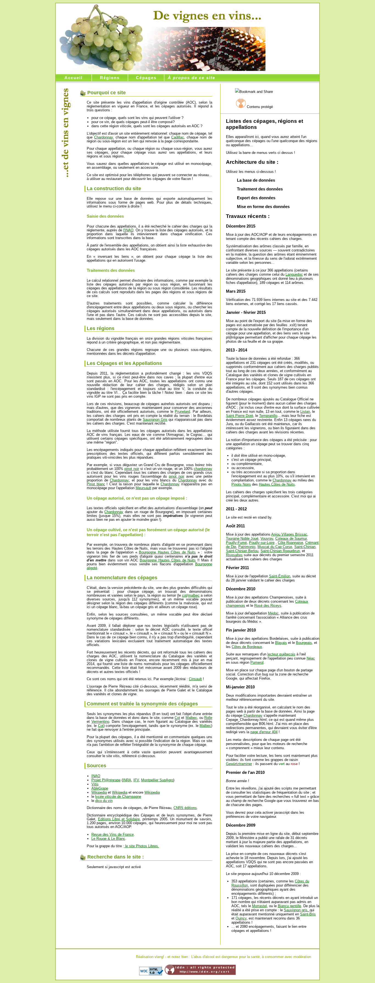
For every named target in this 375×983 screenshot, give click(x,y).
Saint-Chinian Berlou (242, 551)
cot (184, 595)
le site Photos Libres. (141, 846)
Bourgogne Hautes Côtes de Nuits (167, 552)
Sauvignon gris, (297, 910)
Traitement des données (260, 189)
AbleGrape (99, 788)
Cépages (146, 77)
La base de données (256, 180)
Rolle (208, 718)
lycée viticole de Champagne (118, 796)
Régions (110, 77)
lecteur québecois (281, 654)
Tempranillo (268, 416)
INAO (95, 776)
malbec (194, 595)
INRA (127, 780)
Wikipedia (99, 792)
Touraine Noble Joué (242, 538)
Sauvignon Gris (155, 419)
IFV (136, 780)
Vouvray (267, 538)
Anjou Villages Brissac (289, 534)
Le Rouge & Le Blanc (108, 839)
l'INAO (128, 230)
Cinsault (195, 679)
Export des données (256, 197)
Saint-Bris (308, 914)
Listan (305, 411)
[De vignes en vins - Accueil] (207, 15)
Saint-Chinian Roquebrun (280, 551)
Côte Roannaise (290, 543)
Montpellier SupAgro (157, 780)
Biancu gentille (289, 906)
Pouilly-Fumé (236, 543)
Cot (177, 718)
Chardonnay (282, 480)
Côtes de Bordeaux (247, 647)
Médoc (273, 613)
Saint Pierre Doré (239, 416)
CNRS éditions (185, 808)
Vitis (95, 784)
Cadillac (177, 137)
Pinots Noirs (241, 484)
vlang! (159, 957)
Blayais (281, 643)
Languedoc (294, 274)
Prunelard (182, 411)
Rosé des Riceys (267, 605)
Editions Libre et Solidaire (119, 819)
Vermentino (100, 721)
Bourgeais (304, 643)
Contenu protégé (260, 107)
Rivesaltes (234, 555)
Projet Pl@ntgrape (106, 780)
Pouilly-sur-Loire (262, 543)
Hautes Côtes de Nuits (277, 484)
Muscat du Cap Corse (275, 547)
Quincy (241, 918)
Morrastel (259, 906)
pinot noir (131, 469)
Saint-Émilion (279, 576)
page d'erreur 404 (264, 732)
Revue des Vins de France (112, 834)
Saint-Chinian (304, 547)
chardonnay (203, 469)
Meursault (143, 488)
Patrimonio (246, 547)
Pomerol (257, 662)
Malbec (191, 718)
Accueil (74, 77)
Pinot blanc (96, 484)
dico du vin (104, 801)
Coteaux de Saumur (291, 538)
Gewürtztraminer (239, 764)
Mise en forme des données (263, 206)
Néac (311, 658)
